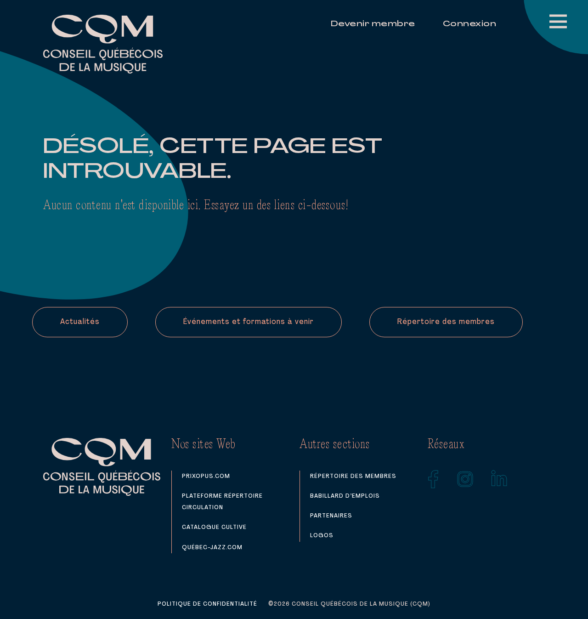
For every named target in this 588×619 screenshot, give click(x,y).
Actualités (80, 322)
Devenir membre (373, 24)
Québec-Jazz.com (212, 547)
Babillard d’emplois (345, 496)
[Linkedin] (499, 479)
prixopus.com (206, 476)
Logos (322, 535)
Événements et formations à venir (248, 322)
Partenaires (331, 515)
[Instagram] (465, 479)
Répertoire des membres (446, 322)
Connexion (470, 24)
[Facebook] (433, 479)
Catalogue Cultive (214, 527)
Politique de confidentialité (207, 604)
